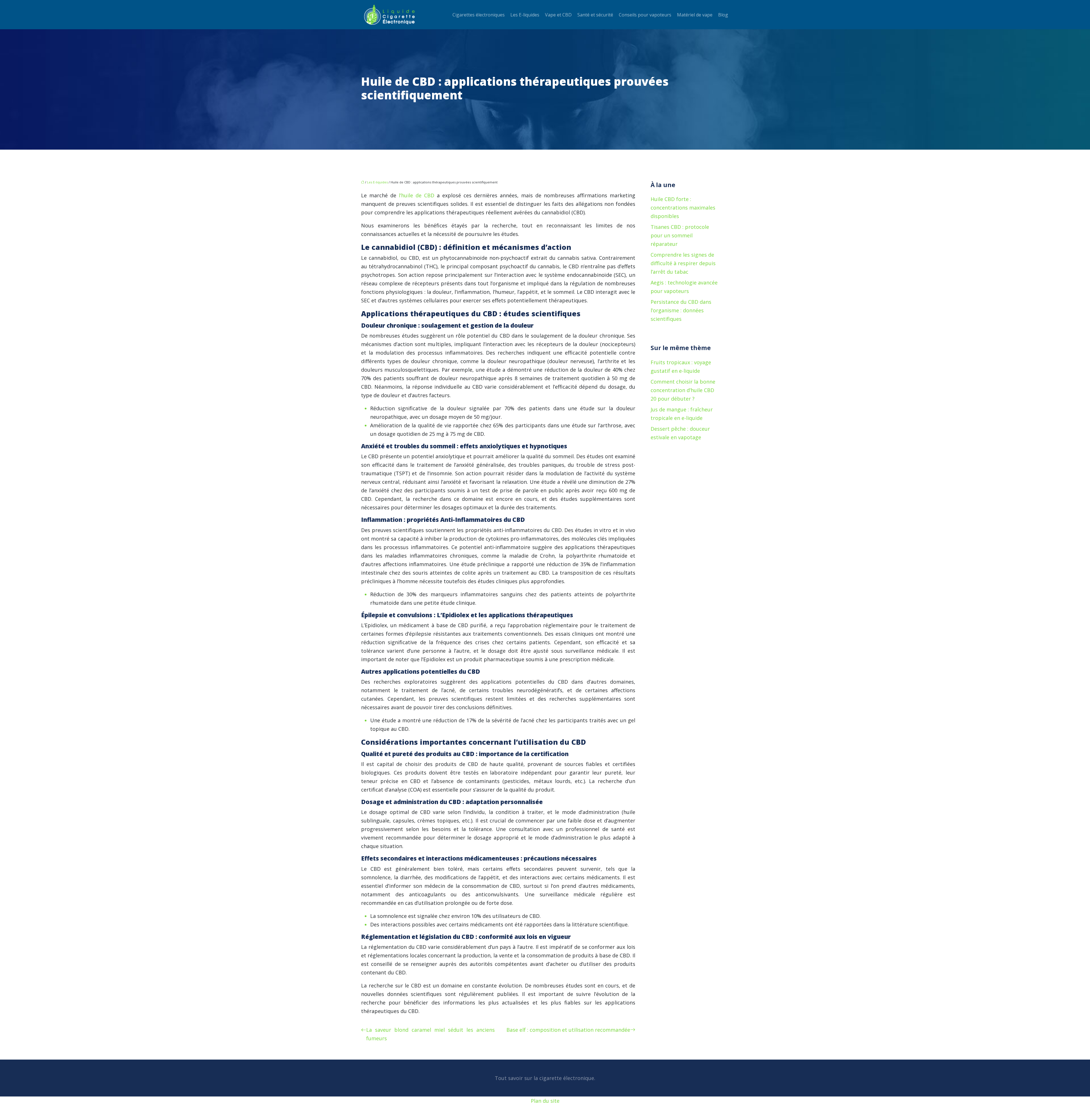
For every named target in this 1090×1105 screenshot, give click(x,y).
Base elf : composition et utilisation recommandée (568, 1029)
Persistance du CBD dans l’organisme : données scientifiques (681, 310)
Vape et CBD (558, 15)
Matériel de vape (694, 15)
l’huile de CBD (418, 195)
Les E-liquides (524, 15)
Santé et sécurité (595, 15)
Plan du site (545, 1100)
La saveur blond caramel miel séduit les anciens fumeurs (430, 1034)
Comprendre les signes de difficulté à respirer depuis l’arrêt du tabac (683, 263)
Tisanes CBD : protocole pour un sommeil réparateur (680, 235)
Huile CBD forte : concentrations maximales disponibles (683, 207)
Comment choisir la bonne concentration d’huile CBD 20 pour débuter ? (683, 390)
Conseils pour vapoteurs (645, 15)
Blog (723, 15)
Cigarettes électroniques (478, 15)
